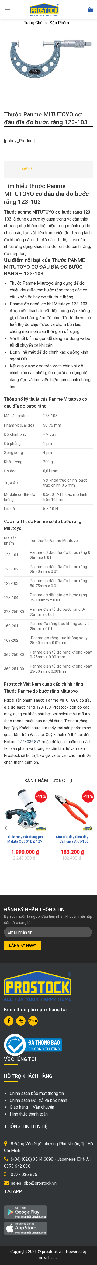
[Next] (91, 828)
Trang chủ (33, 22)
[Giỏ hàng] (90, 9)
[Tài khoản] (78, 9)
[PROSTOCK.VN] (44, 9)
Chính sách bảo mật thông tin (37, 1093)
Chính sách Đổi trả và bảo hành (38, 1100)
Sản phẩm (59, 22)
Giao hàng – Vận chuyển (32, 1107)
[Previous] (6, 828)
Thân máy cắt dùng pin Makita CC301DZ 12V (25, 839)
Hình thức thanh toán (29, 1114)
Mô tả (27, 169)
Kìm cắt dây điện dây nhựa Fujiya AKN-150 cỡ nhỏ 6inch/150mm (72, 839)
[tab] (48, 169)
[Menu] (7, 9)
